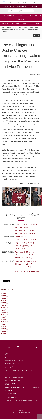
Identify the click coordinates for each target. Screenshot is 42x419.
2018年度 (5, 312)
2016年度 (5, 317)
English (35, 6)
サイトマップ (9, 367)
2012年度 (5, 326)
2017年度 (5, 314)
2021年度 (5, 305)
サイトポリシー (9, 357)
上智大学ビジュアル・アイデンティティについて (19, 370)
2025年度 (5, 296)
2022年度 (5, 303)
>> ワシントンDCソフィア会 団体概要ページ (24, 271)
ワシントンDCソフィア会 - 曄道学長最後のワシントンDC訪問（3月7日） (26, 246)
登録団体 (21, 19)
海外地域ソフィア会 (12, 27)
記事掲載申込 (21, 6)
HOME (3, 27)
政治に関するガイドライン (13, 363)
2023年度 (5, 300)
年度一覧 (36, 35)
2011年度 (5, 329)
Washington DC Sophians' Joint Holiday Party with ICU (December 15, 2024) (26, 264)
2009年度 (5, 333)
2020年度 (5, 307)
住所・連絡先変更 (8, 6)
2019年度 (5, 310)
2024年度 (5, 298)
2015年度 (5, 319)
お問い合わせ (9, 354)
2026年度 (5, 293)
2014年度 (5, 322)
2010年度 (5, 331)
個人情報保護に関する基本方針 (14, 360)
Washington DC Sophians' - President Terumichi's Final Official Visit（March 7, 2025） (26, 255)
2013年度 (5, 324)
